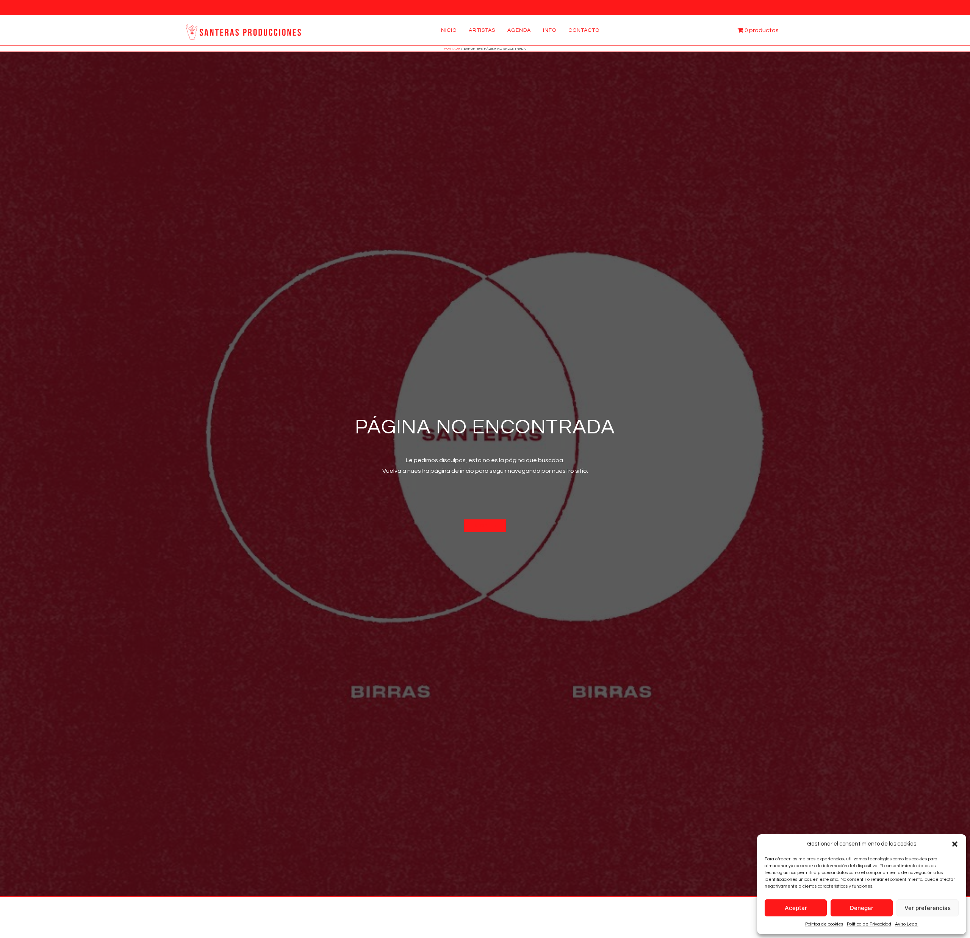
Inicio (448, 30)
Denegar (861, 907)
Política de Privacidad (869, 924)
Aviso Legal (906, 924)
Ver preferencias (927, 907)
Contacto (583, 30)
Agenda (519, 30)
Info (549, 30)
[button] (955, 844)
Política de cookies (824, 924)
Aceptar (796, 907)
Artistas (482, 30)
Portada (452, 48)
